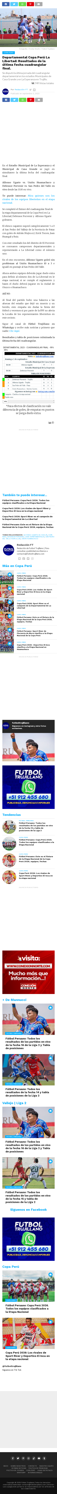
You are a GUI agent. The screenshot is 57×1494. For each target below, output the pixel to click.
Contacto (32, 1466)
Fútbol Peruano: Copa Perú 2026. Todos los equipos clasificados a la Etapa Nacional (25, 501)
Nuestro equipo (46, 1466)
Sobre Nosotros (18, 1466)
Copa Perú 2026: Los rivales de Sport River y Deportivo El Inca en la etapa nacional (26, 509)
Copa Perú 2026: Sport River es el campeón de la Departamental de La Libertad (27, 517)
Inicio (5, 1466)
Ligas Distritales (45, 1470)
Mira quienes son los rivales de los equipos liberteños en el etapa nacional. (28, 199)
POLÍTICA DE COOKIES (15, 1470)
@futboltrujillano (11, 1366)
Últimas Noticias (18, 1468)
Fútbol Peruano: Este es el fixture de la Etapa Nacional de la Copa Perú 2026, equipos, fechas (28, 525)
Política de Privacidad (38, 1468)
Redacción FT (21, 89)
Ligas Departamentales (35, 537)
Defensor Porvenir (15, 537)
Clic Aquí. (14, 331)
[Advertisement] (28, 134)
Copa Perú (30, 1470)
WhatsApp (21, 1473)
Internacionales (35, 1473)
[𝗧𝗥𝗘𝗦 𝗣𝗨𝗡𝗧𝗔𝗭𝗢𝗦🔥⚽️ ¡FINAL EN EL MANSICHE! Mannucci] (28, 759)
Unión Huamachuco (30, 539)
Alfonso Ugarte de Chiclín (35, 535)
